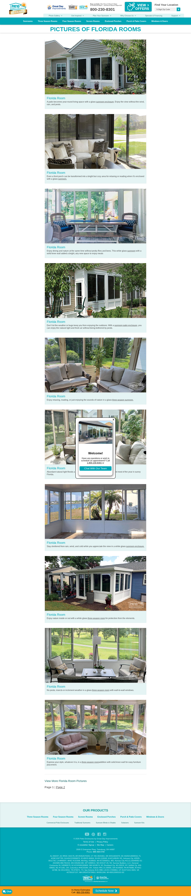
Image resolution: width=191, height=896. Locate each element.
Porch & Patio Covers (136, 21)
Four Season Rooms (71, 21)
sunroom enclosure (105, 102)
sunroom (131, 251)
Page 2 (60, 787)
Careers (110, 845)
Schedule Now (104, 890)
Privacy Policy (102, 842)
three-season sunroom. (122, 400)
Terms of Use (88, 842)
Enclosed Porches (113, 21)
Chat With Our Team (95, 468)
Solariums (125, 823)
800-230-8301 (83, 892)
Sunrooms (28, 21)
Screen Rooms (93, 21)
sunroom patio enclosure (125, 325)
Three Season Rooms (47, 21)
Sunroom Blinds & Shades (106, 823)
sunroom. (62, 179)
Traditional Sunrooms (82, 823)
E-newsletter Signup (86, 845)
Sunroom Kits (139, 823)
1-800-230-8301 (94, 463)
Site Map (100, 845)
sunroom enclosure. (135, 546)
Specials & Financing (153, 16)
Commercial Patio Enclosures (58, 823)
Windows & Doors (159, 21)
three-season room (96, 618)
